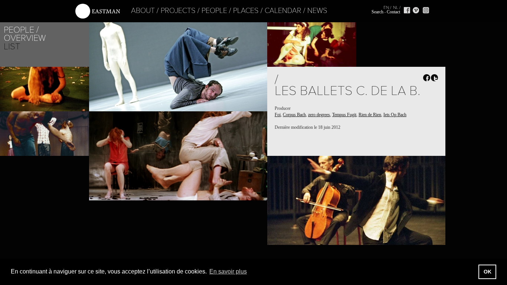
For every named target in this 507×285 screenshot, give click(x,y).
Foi (278, 114)
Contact (393, 11)
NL (395, 7)
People (214, 10)
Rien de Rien (370, 114)
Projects (178, 10)
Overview (25, 38)
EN (386, 7)
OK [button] (487, 272)
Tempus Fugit (344, 114)
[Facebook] (407, 10)
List (12, 46)
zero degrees (319, 114)
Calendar (283, 10)
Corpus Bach (294, 114)
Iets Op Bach (394, 114)
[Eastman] (97, 11)
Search (377, 11)
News (317, 10)
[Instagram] (426, 10)
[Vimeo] (416, 10)
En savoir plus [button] (228, 271)
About (143, 10)
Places (246, 10)
